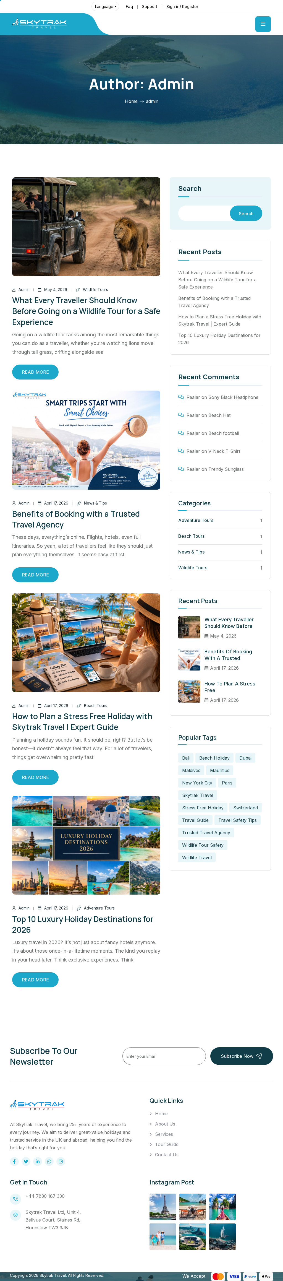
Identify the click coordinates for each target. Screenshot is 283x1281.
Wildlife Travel (197, 857)
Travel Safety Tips (237, 820)
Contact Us (167, 1154)
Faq (129, 6)
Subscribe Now (237, 1056)
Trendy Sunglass (226, 469)
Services (164, 1134)
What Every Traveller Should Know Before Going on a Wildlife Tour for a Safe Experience (86, 311)
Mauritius (219, 770)
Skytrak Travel (197, 795)
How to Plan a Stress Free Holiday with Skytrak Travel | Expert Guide (82, 721)
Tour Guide (167, 1144)
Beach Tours (95, 705)
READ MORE (35, 372)
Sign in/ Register (182, 6)
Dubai (245, 758)
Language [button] (104, 6)
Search (189, 189)
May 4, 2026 (55, 289)
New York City (197, 783)
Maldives (191, 770)
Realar (193, 397)
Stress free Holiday (203, 807)
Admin (24, 289)
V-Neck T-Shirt (224, 451)
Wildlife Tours (95, 289)
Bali (186, 758)
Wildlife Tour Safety (203, 845)
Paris (227, 783)
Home (131, 101)
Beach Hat (219, 415)
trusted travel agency (206, 832)
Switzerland (245, 807)
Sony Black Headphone (233, 397)
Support (149, 6)
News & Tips (95, 503)
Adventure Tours (99, 908)
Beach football (223, 433)
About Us (165, 1124)
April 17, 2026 (56, 503)
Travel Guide (195, 820)
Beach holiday (214, 758)
